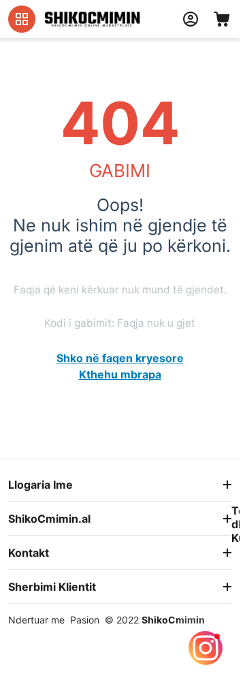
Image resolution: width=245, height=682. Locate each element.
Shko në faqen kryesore (120, 358)
